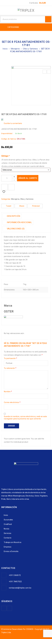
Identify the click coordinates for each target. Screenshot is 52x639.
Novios (6, 529)
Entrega (5, 156)
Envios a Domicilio (11, 551)
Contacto (7, 538)
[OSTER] (13, 317)
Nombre (8, 392)
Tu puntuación (10, 358)
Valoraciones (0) (15, 228)
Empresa (7, 547)
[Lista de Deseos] (4, 187)
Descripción (13, 216)
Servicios (7, 533)
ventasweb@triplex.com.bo (20, 588)
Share (21, 206)
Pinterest (36, 206)
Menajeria (15, 49)
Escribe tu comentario (13, 123)
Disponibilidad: (7, 133)
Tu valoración (10, 368)
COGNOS (29, 629)
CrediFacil (8, 524)
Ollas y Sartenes (30, 49)
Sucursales (8, 520)
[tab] (12, 216)
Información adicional (19, 222)
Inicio (5, 49)
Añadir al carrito (27, 178)
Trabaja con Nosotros (12, 542)
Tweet (8, 206)
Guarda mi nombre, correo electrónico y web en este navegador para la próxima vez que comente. (25, 417)
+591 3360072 (15, 575)
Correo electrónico (12, 402)
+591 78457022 (15, 582)
